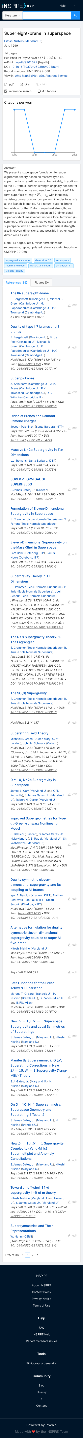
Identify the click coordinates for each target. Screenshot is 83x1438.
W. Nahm (16, 1236)
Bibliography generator (41, 1363)
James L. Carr (19, 790)
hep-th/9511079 (32, 317)
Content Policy (41, 1292)
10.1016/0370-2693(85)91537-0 (33, 1178)
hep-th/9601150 (29, 364)
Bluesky (41, 1392)
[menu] (63, 5)
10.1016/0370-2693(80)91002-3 (33, 566)
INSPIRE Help (41, 1334)
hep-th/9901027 (26, 62)
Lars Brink (17, 553)
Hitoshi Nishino (14, 41)
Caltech (42, 490)
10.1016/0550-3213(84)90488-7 (33, 770)
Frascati (31, 834)
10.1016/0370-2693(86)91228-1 (33, 1050)
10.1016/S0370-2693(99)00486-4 (35, 66)
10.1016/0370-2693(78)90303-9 (40, 683)
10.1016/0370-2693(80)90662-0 (33, 532)
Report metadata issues (41, 1341)
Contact (41, 1405)
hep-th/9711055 (29, 913)
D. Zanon (46, 998)
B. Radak (37, 838)
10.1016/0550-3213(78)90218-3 (33, 1245)
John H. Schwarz (34, 743)
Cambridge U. (29, 303)
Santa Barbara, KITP (49, 426)
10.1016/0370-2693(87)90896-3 (33, 406)
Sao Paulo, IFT (34, 899)
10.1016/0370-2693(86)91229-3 (33, 1094)
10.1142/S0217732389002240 (32, 870)
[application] (41, 133)
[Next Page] (37, 1255)
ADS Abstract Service (53, 75)
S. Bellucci (17, 834)
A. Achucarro (18, 384)
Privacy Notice (41, 1298)
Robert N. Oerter (27, 799)
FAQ (41, 1327)
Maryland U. (33, 41)
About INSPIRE (41, 1285)
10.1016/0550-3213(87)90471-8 (33, 1133)
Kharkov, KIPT (41, 895)
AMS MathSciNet (26, 75)
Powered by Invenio (41, 1425)
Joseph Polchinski (22, 426)
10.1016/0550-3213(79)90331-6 (33, 712)
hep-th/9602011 (21, 1211)
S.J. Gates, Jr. (19, 1081)
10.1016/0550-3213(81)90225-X (33, 499)
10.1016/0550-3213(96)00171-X (33, 368)
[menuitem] (63, 5)
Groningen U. (38, 299)
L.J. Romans (18, 460)
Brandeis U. (43, 993)
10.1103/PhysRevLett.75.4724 (31, 440)
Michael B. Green (21, 738)
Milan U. (58, 998)
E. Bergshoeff (19, 299)
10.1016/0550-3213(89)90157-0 (33, 1011)
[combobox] (47, 15)
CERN (28, 1236)
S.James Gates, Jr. (22, 490)
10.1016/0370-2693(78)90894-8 (40, 627)
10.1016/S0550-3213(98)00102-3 (34, 917)
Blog (42, 1385)
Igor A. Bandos (20, 895)
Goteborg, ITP (34, 553)
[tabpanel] (41, 774)
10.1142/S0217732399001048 (32, 962)
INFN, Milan (24, 1002)
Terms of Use (41, 1305)
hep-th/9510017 (29, 435)
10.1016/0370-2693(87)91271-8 (33, 808)
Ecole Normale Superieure (45, 519)
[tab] (16, 282)
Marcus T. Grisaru (22, 993)
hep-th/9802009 (29, 957)
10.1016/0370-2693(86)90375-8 (33, 469)
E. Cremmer (18, 519)
